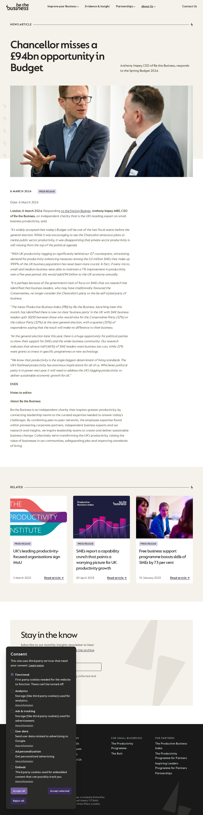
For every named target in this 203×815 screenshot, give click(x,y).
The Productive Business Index (171, 746)
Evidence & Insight (97, 6)
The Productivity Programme (122, 746)
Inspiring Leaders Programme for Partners (171, 766)
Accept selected (59, 791)
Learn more (36, 665)
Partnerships (124, 6)
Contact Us (189, 6)
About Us (147, 6)
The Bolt (116, 753)
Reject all (18, 800)
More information (24, 705)
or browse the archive (79, 650)
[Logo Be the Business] (24, 6)
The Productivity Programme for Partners (171, 756)
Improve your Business (61, 6)
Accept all (19, 791)
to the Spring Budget (76, 211)
